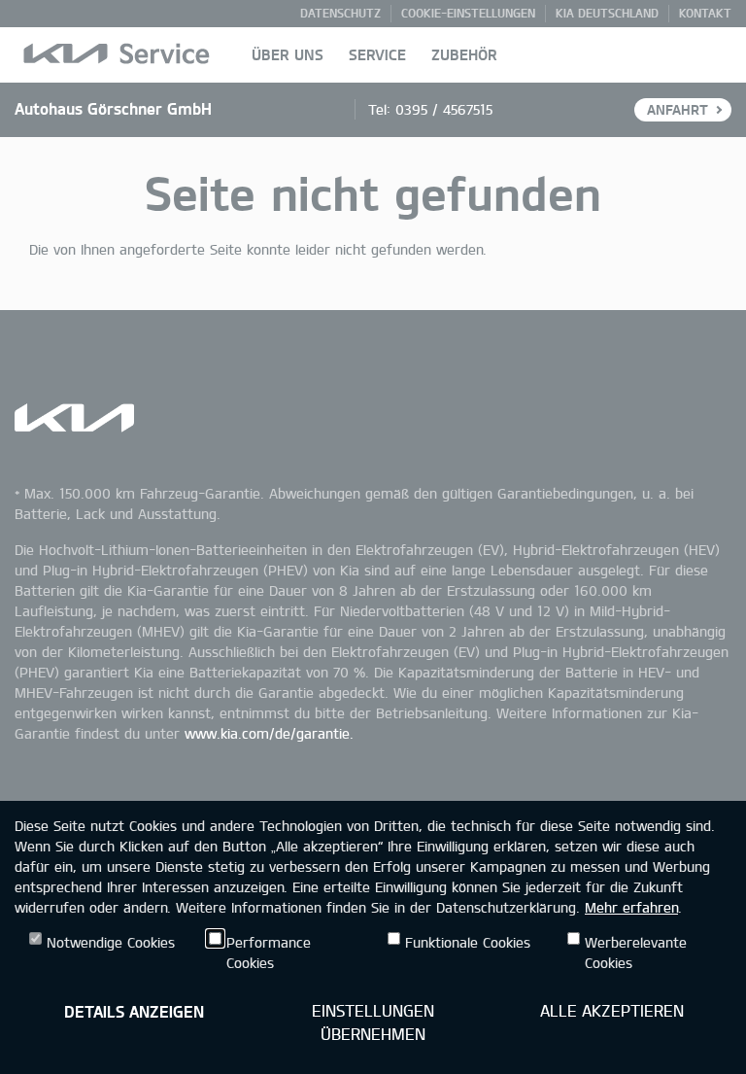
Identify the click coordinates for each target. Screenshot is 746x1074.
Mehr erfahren (631, 907)
